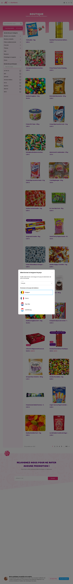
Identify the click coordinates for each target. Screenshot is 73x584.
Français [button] (23, 283)
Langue (22, 281)
